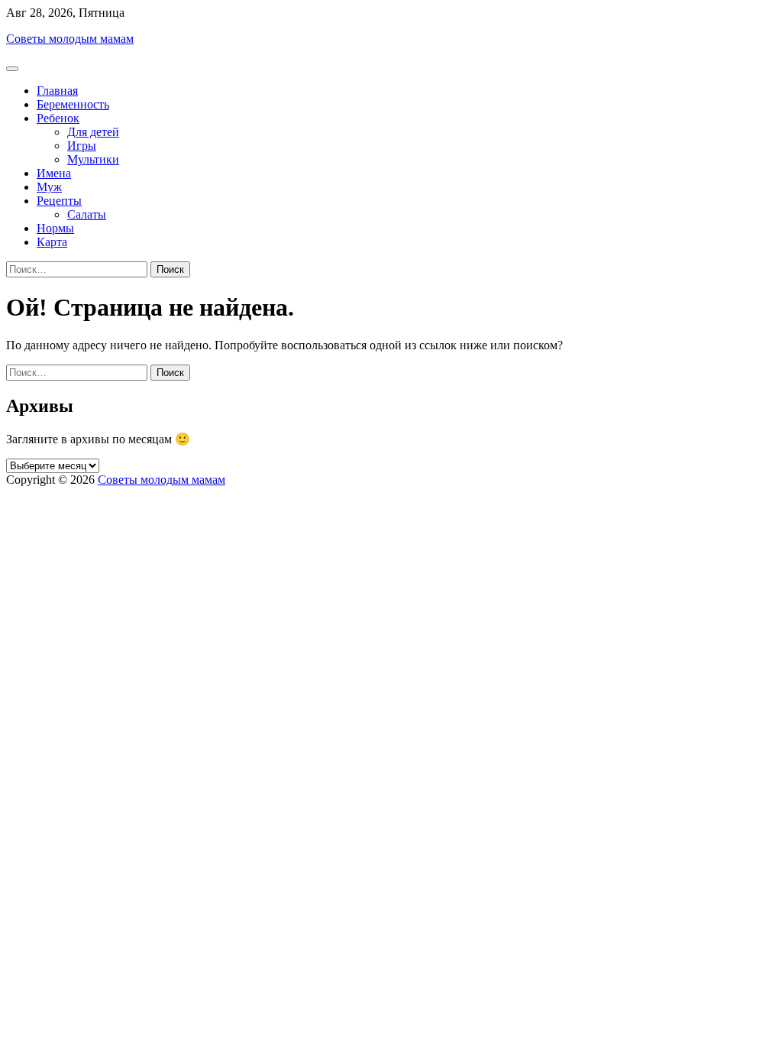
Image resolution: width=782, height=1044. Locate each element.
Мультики (93, 159)
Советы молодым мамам (70, 38)
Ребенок (58, 118)
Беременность (73, 104)
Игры (81, 145)
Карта (52, 241)
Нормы (55, 228)
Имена (54, 173)
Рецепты (59, 200)
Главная (57, 90)
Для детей (93, 131)
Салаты (86, 214)
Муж (49, 186)
